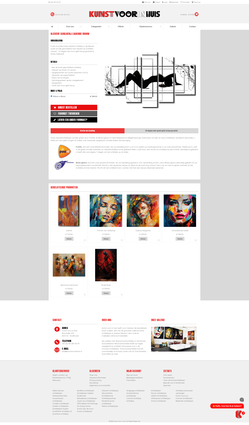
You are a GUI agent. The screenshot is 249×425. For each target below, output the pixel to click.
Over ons (70, 26)
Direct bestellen (67, 107)
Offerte (120, 26)
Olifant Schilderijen (159, 396)
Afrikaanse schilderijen (160, 398)
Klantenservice (146, 26)
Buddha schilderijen (85, 390)
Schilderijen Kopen (60, 409)
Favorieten (131, 380)
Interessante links (60, 396)
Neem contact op (60, 375)
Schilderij (130, 401)
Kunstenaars (168, 377)
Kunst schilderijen (84, 411)
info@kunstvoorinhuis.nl (72, 351)
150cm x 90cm (74, 96)
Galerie (172, 26)
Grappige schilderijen (135, 390)
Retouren (56, 380)
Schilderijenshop (109, 398)
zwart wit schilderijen (86, 401)
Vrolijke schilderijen (61, 403)
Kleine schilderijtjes (110, 406)
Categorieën (96, 26)
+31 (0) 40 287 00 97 (70, 343)
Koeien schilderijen (60, 406)
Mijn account (131, 375)
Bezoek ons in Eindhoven (174, 383)
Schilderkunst (107, 396)
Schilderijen (156, 390)
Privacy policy (95, 380)
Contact (192, 26)
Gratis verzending (87, 130)
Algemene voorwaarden (99, 385)
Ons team (167, 375)
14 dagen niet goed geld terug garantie (161, 130)
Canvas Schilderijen (184, 398)
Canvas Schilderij (133, 398)
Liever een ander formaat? (72, 120)
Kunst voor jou (182, 396)
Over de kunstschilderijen (174, 380)
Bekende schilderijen (184, 401)
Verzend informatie (97, 377)
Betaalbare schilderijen (87, 398)
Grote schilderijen (158, 401)
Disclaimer (93, 383)
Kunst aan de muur (85, 409)
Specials (167, 385)
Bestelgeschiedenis (134, 377)
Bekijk (69, 239)
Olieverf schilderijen (110, 390)
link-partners (107, 393)
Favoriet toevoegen (68, 113)
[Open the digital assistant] (239, 414)
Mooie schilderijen (158, 393)
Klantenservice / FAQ (62, 377)
